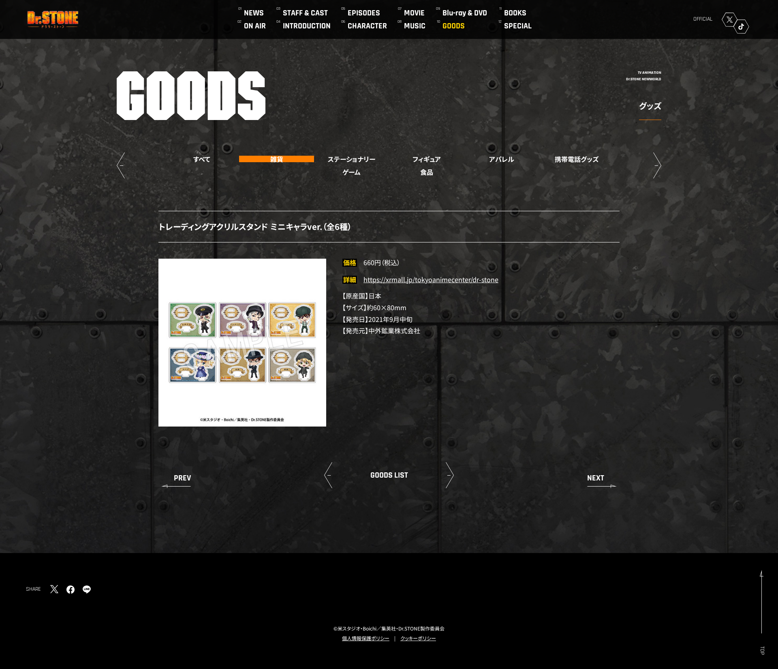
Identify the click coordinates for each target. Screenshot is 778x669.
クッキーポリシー (418, 638)
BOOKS (515, 13)
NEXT (595, 478)
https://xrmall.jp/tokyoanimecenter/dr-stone (430, 279)
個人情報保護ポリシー (365, 638)
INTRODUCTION (307, 26)
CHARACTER (367, 26)
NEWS (254, 13)
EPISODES (364, 13)
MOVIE (414, 13)
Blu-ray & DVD (464, 13)
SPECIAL (518, 26)
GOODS (453, 26)
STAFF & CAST (305, 13)
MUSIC (414, 26)
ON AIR (255, 26)
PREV (182, 478)
